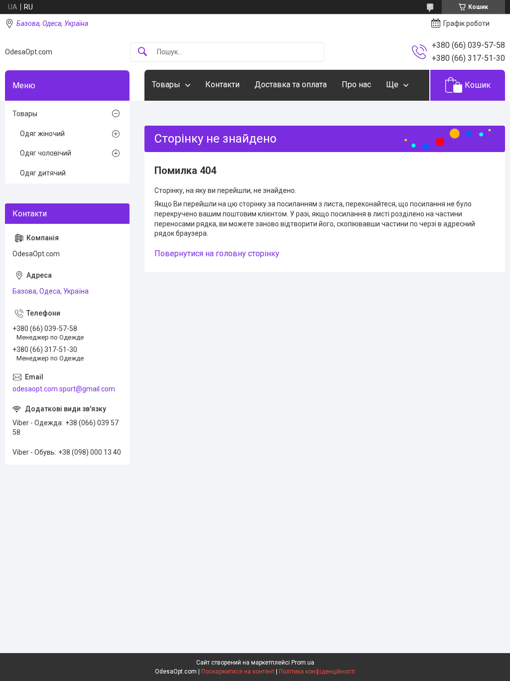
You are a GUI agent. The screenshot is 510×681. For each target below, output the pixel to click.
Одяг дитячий (43, 173)
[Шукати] (142, 52)
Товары (166, 84)
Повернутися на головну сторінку (216, 253)
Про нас (356, 84)
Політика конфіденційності (317, 671)
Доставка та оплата (291, 84)
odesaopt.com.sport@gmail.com (63, 389)
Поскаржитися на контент (237, 671)
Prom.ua (302, 662)
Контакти (222, 84)
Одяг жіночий (42, 134)
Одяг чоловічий (45, 153)
